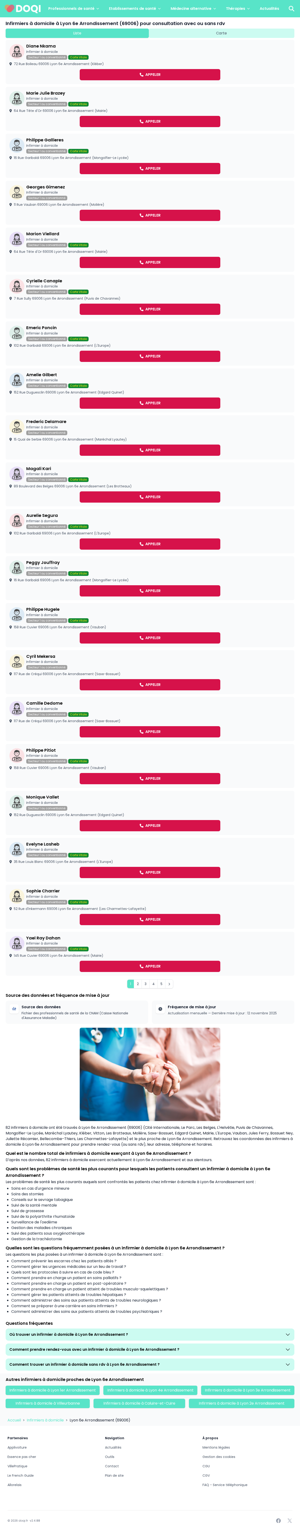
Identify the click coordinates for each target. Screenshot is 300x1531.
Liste (77, 33)
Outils (109, 1456)
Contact (112, 1466)
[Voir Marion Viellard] (150, 250)
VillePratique (17, 1466)
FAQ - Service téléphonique (225, 1485)
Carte (221, 33)
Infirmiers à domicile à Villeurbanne (47, 1403)
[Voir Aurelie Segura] (150, 531)
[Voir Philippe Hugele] (150, 625)
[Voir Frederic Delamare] (150, 437)
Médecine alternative (191, 8)
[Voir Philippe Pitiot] (150, 766)
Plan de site (114, 1475)
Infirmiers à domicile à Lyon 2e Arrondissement (242, 1403)
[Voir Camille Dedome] (150, 719)
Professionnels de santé (71, 8)
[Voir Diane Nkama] (150, 62)
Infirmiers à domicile (46, 1420)
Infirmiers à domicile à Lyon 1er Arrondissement (52, 1390)
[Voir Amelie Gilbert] (150, 390)
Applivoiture (17, 1447)
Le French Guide (21, 1475)
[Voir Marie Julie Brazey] (150, 109)
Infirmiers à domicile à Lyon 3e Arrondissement (248, 1390)
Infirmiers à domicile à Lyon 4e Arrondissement (150, 1390)
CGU (206, 1466)
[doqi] (23, 9)
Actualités (269, 8)
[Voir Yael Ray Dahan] (150, 954)
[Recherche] (291, 8)
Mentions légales (216, 1447)
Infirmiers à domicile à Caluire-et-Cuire (139, 1403)
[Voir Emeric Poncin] (150, 343)
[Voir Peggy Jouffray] (150, 578)
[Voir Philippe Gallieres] (150, 156)
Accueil (15, 1420)
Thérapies (235, 8)
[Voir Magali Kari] (150, 484)
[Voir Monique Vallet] (150, 813)
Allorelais (15, 1485)
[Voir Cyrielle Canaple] (150, 297)
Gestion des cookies (218, 1456)
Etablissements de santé (132, 8)
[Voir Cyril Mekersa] (150, 672)
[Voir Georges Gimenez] (150, 203)
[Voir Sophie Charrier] (150, 907)
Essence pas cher (22, 1456)
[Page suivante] (169, 984)
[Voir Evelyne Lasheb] (150, 860)
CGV (206, 1475)
